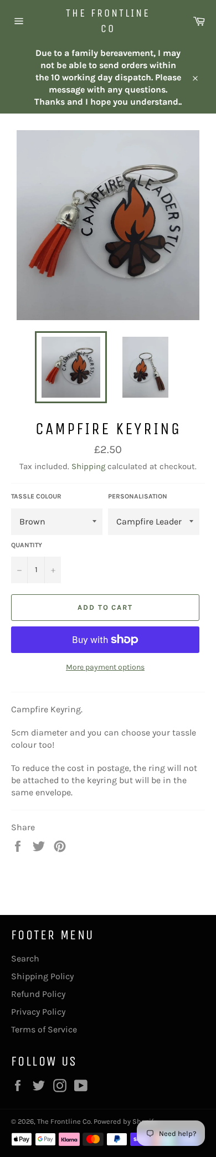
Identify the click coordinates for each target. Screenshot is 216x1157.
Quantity (26, 545)
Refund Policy (38, 994)
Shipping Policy (42, 976)
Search (25, 958)
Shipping (88, 466)
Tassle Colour (36, 496)
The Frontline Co (108, 21)
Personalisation (137, 496)
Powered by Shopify (125, 1121)
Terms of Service (44, 1029)
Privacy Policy (38, 1011)
